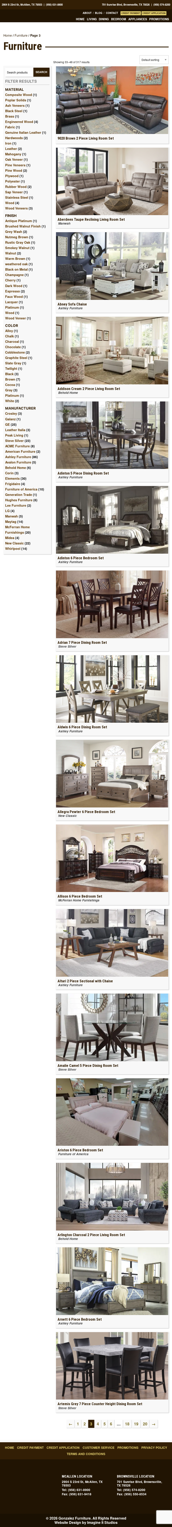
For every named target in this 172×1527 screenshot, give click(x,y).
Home (80, 19)
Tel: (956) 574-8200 (131, 1490)
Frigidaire (12, 484)
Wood (9, 203)
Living (92, 19)
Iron (8, 143)
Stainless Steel (16, 197)
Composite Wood (18, 94)
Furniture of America (21, 489)
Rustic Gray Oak (17, 242)
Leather (11, 148)
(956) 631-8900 (54, 5)
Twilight (11, 368)
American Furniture (20, 451)
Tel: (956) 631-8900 (76, 1490)
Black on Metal (16, 269)
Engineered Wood (19, 121)
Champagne (14, 274)
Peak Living (14, 435)
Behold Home (15, 467)
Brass (9, 116)
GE (7, 424)
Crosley (11, 413)
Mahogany (13, 154)
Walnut (10, 253)
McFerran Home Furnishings (17, 529)
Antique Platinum (18, 220)
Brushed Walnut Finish (23, 226)
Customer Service (98, 1447)
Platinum (12, 307)
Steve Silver (14, 440)
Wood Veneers (16, 208)
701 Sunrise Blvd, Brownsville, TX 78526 (126, 5)
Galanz (10, 419)
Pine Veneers (15, 165)
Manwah (11, 516)
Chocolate (13, 347)
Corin (9, 473)
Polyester (12, 181)
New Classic (14, 543)
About (87, 13)
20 (145, 1424)
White (9, 401)
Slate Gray (13, 363)
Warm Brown (15, 258)
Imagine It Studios (102, 1522)
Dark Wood (13, 285)
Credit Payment (130, 13)
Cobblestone (15, 352)
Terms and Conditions (86, 1454)
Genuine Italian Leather (23, 132)
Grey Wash (13, 231)
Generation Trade (18, 494)
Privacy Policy (154, 1447)
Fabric (10, 127)
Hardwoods (14, 138)
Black (9, 374)
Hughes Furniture (18, 500)
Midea (9, 537)
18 (127, 1424)
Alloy (9, 330)
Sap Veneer (14, 192)
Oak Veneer (14, 159)
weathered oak (16, 264)
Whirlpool (12, 548)
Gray (9, 390)
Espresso (12, 291)
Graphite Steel (16, 357)
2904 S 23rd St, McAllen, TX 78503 (22, 5)
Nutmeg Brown (16, 237)
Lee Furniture (15, 505)
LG (7, 510)
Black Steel (13, 111)
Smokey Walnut (17, 247)
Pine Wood (13, 170)
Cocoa (10, 384)
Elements (12, 478)
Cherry (10, 280)
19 (136, 1424)
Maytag (10, 521)
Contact (112, 13)
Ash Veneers (15, 105)
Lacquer (11, 302)
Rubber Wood (16, 186)
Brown (10, 379)
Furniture (21, 35)
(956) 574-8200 (161, 5)
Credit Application (154, 13)
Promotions (159, 19)
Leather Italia (15, 430)
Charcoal (12, 341)
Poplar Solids (15, 100)
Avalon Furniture (18, 462)
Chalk (9, 336)
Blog (98, 13)
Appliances (137, 19)
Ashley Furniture (18, 457)
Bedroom (118, 19)
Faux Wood (14, 296)
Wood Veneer (15, 318)
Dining (104, 19)
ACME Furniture (17, 446)
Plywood (12, 176)
